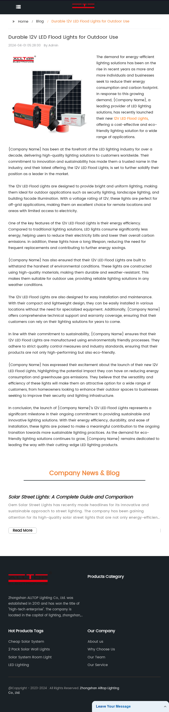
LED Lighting (18, 665)
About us (95, 641)
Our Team (96, 657)
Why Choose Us (101, 649)
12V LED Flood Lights (131, 118)
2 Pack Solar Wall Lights (29, 649)
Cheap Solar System (26, 641)
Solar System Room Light (30, 657)
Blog (40, 21)
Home (23, 21)
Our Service (98, 665)
